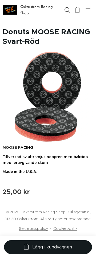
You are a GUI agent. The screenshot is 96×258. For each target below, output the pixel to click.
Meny (88, 10)
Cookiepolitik (65, 228)
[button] (66, 9)
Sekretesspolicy (33, 228)
